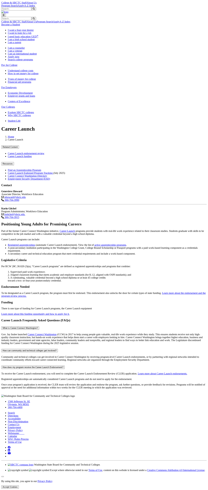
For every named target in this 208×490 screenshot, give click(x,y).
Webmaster (16, 433)
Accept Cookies (10, 487)
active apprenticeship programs (110, 245)
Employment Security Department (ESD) (29, 178)
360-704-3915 (11, 217)
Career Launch (67, 231)
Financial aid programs (19, 82)
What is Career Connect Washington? (20, 328)
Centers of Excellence (19, 101)
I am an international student (22, 53)
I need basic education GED (23, 36)
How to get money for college (23, 73)
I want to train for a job (19, 33)
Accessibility (14, 418)
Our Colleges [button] (8, 106)
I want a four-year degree (21, 30)
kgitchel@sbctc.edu (14, 214)
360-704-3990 (11, 200)
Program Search (9, 5)
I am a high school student (21, 39)
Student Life (14, 120)
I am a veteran (15, 50)
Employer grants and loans (21, 95)
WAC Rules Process (18, 439)
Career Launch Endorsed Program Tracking (30, 173)
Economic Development (20, 93)
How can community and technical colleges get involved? (30, 350)
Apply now (14, 56)
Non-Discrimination (18, 421)
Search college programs (20, 59)
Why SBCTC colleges (19, 115)
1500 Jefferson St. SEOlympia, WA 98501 (19, 403)
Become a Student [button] (10, 24)
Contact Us (13, 424)
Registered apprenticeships (21, 245)
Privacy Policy (15, 430)
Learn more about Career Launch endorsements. (162, 373)
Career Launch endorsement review (26, 153)
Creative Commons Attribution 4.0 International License (176, 470)
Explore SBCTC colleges (21, 112)
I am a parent (14, 42)
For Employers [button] (9, 87)
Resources (8, 164)
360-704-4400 (15, 407)
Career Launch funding (20, 156)
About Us (31, 2)
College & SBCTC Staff (13, 2)
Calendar (12, 436)
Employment (14, 427)
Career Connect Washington (42, 334)
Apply (21, 5)
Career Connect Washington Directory (27, 176)
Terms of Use (15, 442)
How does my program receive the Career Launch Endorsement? (33, 367)
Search (11, 412)
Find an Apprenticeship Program (24, 170)
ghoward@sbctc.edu (15, 197)
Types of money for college (22, 79)
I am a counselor (16, 48)
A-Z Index (29, 5)
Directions (13, 415)
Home (11, 136)
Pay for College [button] (9, 65)
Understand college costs (20, 70)
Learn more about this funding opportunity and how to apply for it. (35, 314)
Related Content (10, 147)
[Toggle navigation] (3, 15)
